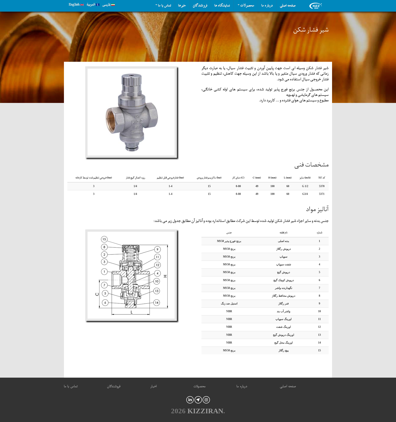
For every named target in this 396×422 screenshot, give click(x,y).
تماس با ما (164, 5)
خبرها (182, 5)
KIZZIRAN (205, 411)
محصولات (246, 5)
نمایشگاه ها (222, 5)
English (74, 5)
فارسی (106, 5)
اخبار (153, 387)
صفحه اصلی (288, 5)
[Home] (317, 5)
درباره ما (267, 5)
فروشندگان (200, 5)
